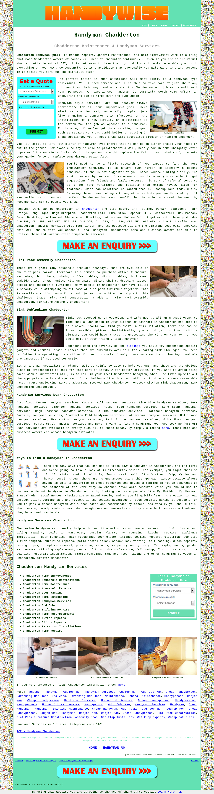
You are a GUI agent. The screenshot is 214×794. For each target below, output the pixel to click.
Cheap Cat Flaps (181, 717)
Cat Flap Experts (151, 717)
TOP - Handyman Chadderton (38, 731)
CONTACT (175, 25)
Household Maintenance (61, 704)
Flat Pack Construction (176, 713)
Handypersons (185, 700)
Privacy (195, 761)
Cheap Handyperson (181, 691)
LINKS (154, 25)
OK (180, 791)
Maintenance (114, 696)
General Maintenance (144, 696)
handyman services (50, 225)
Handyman (41, 708)
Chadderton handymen (33, 528)
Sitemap (19, 761)
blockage (133, 346)
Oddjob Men (72, 691)
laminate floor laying (123, 553)
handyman (100, 230)
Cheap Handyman (104, 708)
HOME (144, 25)
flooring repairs (171, 549)
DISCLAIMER (189, 25)
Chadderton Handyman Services (52, 567)
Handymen (34, 691)
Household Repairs (117, 700)
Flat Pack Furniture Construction (44, 717)
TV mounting (132, 532)
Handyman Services (100, 691)
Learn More (166, 791)
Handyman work (28, 208)
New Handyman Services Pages (41, 761)
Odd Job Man (151, 691)
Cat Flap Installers (117, 717)
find (29, 402)
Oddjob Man (128, 691)
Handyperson (173, 696)
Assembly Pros (86, 717)
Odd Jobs (59, 696)
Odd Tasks (129, 708)
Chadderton (90, 208)
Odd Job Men (152, 708)
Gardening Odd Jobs (32, 696)
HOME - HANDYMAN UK (107, 748)
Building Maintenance (70, 708)
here (165, 428)
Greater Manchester (52, 558)
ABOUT (164, 25)
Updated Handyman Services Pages (76, 761)
